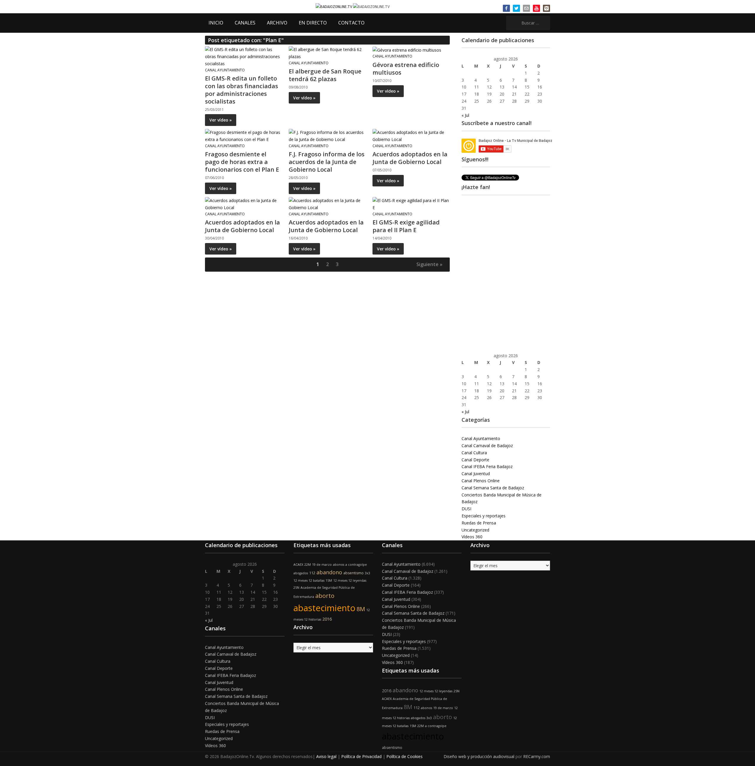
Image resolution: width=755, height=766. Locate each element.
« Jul (465, 115)
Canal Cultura (474, 452)
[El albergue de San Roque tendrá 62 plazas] (327, 52)
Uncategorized (475, 530)
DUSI (466, 508)
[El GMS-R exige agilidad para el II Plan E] (410, 203)
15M (329, 580)
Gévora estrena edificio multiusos (405, 68)
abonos (338, 564)
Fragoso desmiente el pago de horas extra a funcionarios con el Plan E (242, 161)
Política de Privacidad (361, 756)
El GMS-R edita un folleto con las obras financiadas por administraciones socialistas (241, 89)
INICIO (216, 22)
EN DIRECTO (313, 22)
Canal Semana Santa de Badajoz (493, 488)
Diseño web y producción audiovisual (479, 756)
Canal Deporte (475, 459)
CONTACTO (351, 22)
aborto (324, 596)
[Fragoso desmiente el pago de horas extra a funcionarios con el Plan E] (243, 135)
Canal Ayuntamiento (225, 70)
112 (312, 572)
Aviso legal (326, 756)
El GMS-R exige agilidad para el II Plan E (406, 226)
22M (307, 564)
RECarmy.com (536, 756)
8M (361, 609)
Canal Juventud (476, 473)
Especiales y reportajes (483, 516)
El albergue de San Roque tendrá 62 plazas (325, 75)
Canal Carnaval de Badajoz (487, 445)
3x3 (367, 573)
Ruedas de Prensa (479, 523)
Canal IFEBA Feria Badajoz (487, 466)
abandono (329, 572)
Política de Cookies (404, 756)
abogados (300, 573)
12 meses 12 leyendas (349, 580)
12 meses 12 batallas (308, 580)
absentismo (353, 572)
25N (296, 587)
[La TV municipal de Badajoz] (334, 6)
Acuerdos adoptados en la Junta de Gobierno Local (409, 158)
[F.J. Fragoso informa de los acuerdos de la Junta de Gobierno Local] (327, 135)
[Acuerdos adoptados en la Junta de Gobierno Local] (410, 135)
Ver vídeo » (220, 120)
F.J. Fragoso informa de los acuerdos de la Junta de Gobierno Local (327, 161)
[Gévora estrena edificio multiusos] (406, 49)
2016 (327, 619)
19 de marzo (322, 564)
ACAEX (298, 564)
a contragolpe (356, 564)
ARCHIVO (277, 22)
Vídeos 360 (472, 536)
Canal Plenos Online (481, 480)
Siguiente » (429, 264)
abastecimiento (324, 608)
